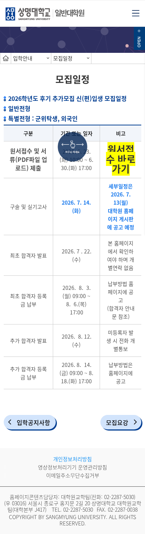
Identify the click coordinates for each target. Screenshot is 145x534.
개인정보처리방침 (72, 459)
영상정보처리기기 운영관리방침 (72, 467)
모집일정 (62, 58)
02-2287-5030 (119, 497)
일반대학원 (69, 12)
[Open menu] (135, 13)
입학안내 (22, 58)
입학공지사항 (33, 422)
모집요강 (117, 422)
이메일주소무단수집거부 (72, 475)
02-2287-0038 (123, 509)
